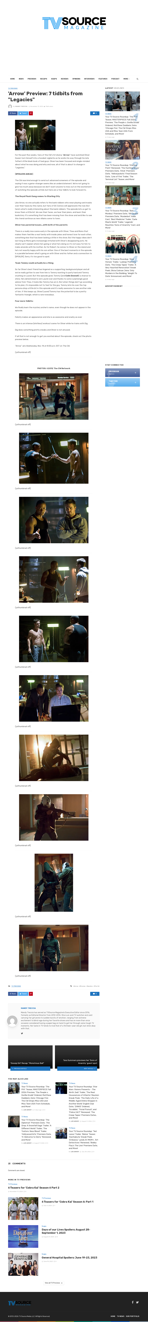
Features (103, 79)
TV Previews (13, 88)
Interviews (89, 79)
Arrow (76, 986)
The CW (97, 986)
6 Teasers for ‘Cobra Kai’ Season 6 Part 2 (33, 1187)
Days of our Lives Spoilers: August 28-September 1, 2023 (66, 1231)
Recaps (43, 79)
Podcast (115, 79)
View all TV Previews (52, 1283)
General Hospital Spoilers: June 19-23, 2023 (69, 1257)
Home (12, 79)
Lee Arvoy (27, 1110)
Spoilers (90, 986)
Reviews (64, 79)
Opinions (76, 79)
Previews (32, 79)
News (21, 79)
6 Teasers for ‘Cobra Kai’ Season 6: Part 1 (67, 1201)
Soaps (54, 79)
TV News (24, 1083)
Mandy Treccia (21, 106)
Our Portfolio (132, 1316)
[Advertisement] (74, 58)
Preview (83, 986)
